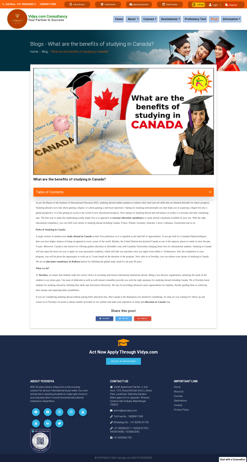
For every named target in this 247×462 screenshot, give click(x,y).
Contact (178, 405)
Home (119, 19)
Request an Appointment (123, 361)
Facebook (105, 318)
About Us (178, 391)
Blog (45, 51)
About (134, 19)
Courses (148, 19)
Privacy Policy (181, 409)
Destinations (169, 19)
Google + (144, 318)
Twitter (125, 318)
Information (230, 19)
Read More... (49, 401)
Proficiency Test (195, 19)
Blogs (214, 19)
